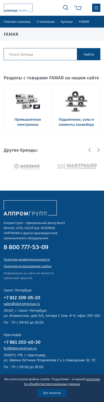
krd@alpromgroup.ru (20, 348)
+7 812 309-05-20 (22, 297)
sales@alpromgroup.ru (22, 303)
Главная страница (17, 21)
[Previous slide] (90, 150)
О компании (46, 21)
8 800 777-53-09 (26, 247)
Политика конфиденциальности (27, 259)
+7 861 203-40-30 (22, 342)
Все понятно (52, 393)
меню (96, 8)
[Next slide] (98, 150)
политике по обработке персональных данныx (62, 381)
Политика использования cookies (28, 266)
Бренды (67, 21)
